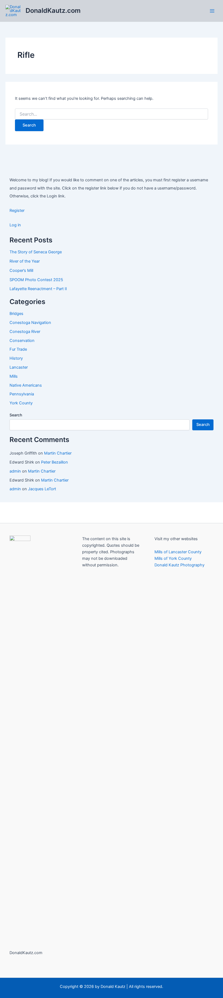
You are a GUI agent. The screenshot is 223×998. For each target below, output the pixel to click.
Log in (15, 225)
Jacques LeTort (42, 488)
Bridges (16, 313)
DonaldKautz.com (53, 10)
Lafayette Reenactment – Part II (38, 288)
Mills (14, 376)
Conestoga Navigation (30, 322)
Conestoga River (25, 331)
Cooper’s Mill (21, 270)
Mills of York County (173, 558)
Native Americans (26, 385)
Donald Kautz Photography (179, 565)
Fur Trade (18, 349)
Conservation (22, 340)
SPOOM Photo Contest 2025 (36, 279)
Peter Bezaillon (54, 462)
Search (16, 415)
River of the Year (25, 261)
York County (21, 403)
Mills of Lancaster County (178, 551)
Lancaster (19, 367)
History (16, 358)
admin (15, 471)
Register (17, 210)
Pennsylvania (22, 394)
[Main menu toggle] (212, 10)
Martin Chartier (58, 453)
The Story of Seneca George (36, 252)
